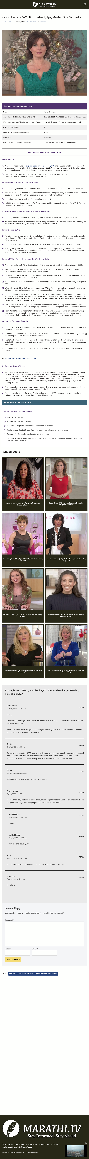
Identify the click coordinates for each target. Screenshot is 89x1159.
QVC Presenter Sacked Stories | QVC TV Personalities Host (33, 974)
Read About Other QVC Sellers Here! (21, 358)
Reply (81, 707)
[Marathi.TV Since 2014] (44, 4)
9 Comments (32, 22)
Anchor (42, 22)
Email (35, 949)
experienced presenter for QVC (40, 166)
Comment (9, 920)
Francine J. (8, 22)
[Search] (85, 4)
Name (8, 949)
